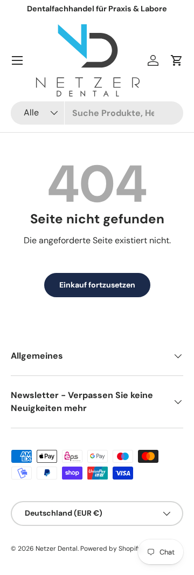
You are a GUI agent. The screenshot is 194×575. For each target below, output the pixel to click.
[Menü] (17, 60)
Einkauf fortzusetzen (97, 285)
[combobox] (97, 113)
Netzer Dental (57, 548)
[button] (177, 60)
